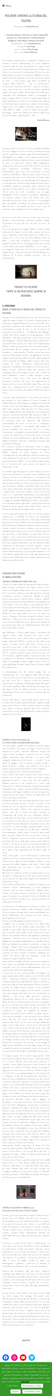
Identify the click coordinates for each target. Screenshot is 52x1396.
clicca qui (25, 1381)
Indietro (26, 1340)
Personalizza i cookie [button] (32, 1385)
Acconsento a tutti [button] (32, 1391)
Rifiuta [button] (15, 1391)
